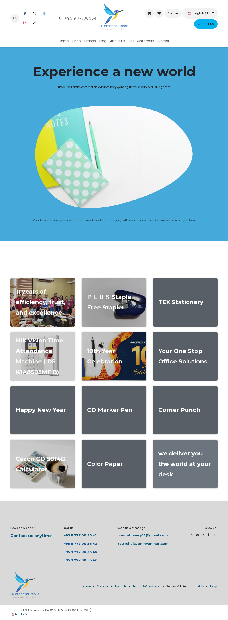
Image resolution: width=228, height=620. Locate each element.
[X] (34, 13)
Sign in (173, 13)
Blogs (214, 586)
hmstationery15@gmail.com (142, 535)
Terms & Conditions (146, 586)
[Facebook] (24, 13)
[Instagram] (24, 22)
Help (201, 586)
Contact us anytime (31, 535)
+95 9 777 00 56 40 (81, 560)
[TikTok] (34, 22)
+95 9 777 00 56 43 (81, 543)
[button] (14, 18)
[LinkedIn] (44, 13)
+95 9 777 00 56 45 (80, 552)
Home (87, 586)
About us (103, 586)
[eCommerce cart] (149, 13)
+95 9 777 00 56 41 (80, 535)
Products (121, 586)
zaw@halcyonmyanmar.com (143, 543)
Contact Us (206, 24)
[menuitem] (64, 41)
